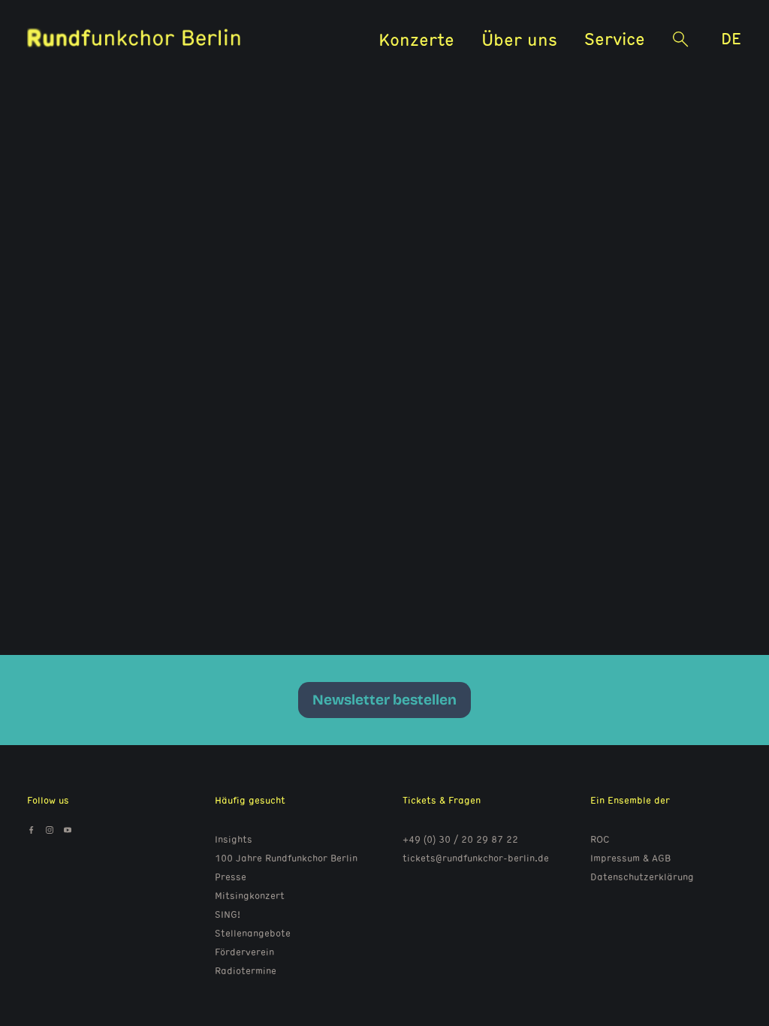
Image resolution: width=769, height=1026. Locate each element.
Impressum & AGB (630, 858)
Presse (230, 877)
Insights (233, 839)
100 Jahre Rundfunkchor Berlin (286, 858)
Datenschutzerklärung (642, 877)
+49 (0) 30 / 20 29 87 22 (460, 839)
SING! (227, 914)
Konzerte (416, 38)
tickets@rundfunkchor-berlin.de (476, 858)
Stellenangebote (253, 933)
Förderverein (244, 952)
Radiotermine (245, 970)
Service (614, 38)
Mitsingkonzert (250, 895)
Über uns (519, 38)
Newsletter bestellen (384, 699)
